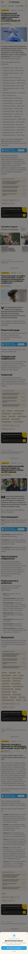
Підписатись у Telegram (15, 948)
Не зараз (14, 951)
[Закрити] (26, 934)
